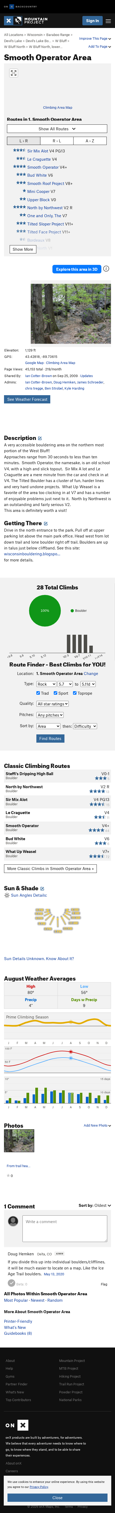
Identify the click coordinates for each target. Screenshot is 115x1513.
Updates (86, 376)
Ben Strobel (54, 388)
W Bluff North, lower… (46, 46)
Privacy (83, 1506)
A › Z (90, 140)
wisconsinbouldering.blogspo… (32, 553)
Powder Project (70, 1392)
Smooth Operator (43, 167)
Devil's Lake (13, 41)
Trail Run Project (71, 1384)
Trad (44, 693)
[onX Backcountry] (20, 7)
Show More (23, 249)
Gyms (10, 1376)
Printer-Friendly (18, 1321)
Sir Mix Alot (37, 150)
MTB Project (68, 1368)
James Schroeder (90, 382)
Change (91, 673)
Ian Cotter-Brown (38, 376)
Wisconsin (35, 35)
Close (57, 1497)
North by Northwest (45, 207)
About (10, 1360)
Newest (37, 1300)
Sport (62, 693)
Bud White (37, 175)
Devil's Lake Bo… (38, 41)
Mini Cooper (38, 191)
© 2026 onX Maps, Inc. (43, 1506)
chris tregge (34, 388)
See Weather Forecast (27, 399)
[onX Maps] (17, 1429)
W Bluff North (14, 46)
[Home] (28, 20)
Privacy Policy (39, 1487)
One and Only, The (44, 215)
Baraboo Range (58, 35)
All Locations (13, 35)
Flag (104, 1284)
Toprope (84, 693)
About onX (14, 1463)
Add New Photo (96, 1125)
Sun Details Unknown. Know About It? (39, 958)
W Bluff (61, 41)
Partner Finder (17, 1384)
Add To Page (98, 46)
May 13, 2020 (54, 1274)
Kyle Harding (74, 388)
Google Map (34, 363)
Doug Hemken (64, 382)
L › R (24, 140)
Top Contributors (18, 1400)
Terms (68, 1506)
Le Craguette (39, 159)
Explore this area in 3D (77, 269)
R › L (57, 140)
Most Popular (16, 1300)
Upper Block (38, 199)
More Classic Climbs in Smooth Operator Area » (50, 868)
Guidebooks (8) (18, 1333)
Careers (12, 1471)
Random (55, 1300)
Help (9, 1368)
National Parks (70, 1400)
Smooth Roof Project (45, 183)
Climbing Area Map (57, 107)
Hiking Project (69, 1376)
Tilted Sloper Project (45, 223)
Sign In (92, 20)
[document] (57, 1490)
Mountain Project (72, 1360)
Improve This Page (93, 38)
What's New (15, 1327)
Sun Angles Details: (45, 913)
